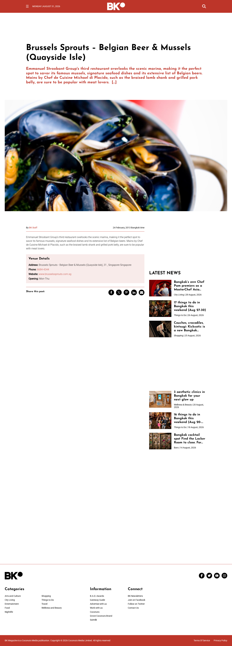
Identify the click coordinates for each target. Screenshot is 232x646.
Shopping (46, 596)
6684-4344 (43, 269)
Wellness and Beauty (52, 608)
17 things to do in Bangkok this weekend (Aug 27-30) (190, 306)
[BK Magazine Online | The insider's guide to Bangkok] (116, 6)
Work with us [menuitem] (96, 608)
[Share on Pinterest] (126, 292)
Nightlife (9, 612)
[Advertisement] (177, 246)
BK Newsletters (135, 596)
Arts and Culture (13, 596)
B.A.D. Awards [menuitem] (97, 596)
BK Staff (33, 227)
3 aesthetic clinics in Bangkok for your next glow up (189, 395)
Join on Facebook (136, 600)
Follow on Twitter (136, 604)
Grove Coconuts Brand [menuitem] (101, 616)
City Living (10, 600)
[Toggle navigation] (27, 6)
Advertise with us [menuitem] (98, 604)
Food (7, 608)
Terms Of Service (202, 640)
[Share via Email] (141, 292)
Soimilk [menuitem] (93, 620)
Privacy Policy (220, 640)
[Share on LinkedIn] (134, 292)
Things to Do (48, 600)
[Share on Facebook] (111, 292)
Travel (44, 604)
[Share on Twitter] (119, 292)
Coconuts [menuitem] (94, 612)
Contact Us (133, 608)
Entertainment (12, 604)
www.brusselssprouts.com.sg (55, 274)
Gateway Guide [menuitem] (97, 600)
